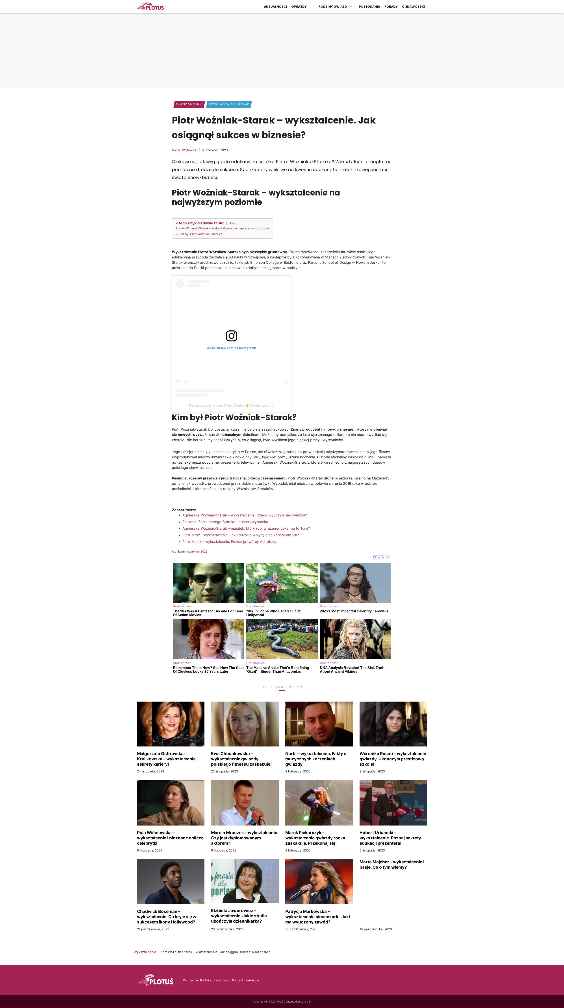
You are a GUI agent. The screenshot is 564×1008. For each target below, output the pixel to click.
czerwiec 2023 (197, 551)
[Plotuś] (150, 6)
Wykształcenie (189, 104)
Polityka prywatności (215, 980)
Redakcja (252, 980)
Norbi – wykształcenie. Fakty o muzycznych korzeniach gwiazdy (316, 759)
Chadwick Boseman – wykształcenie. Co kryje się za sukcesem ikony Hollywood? (167, 917)
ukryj (232, 223)
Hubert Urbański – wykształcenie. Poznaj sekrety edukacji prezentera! (390, 838)
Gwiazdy (299, 6)
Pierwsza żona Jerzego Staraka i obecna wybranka (225, 522)
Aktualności (275, 6)
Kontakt (237, 980)
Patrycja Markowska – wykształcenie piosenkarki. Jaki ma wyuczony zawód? (317, 917)
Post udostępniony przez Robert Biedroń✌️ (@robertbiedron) (231, 405)
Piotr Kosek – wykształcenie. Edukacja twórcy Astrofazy (229, 541)
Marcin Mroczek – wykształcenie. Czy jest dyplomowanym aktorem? (244, 838)
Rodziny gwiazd (333, 6)
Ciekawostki (413, 6)
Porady (391, 6)
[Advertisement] (282, 52)
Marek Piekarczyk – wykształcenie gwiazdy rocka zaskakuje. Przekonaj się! (315, 838)
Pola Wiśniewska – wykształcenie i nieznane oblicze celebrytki (170, 838)
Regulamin (190, 980)
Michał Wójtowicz (184, 150)
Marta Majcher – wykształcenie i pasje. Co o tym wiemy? (392, 864)
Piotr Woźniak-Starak (228, 104)
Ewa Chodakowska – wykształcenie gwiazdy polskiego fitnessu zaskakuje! (241, 759)
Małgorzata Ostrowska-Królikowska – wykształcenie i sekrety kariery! (167, 759)
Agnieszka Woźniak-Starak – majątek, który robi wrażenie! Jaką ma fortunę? (246, 528)
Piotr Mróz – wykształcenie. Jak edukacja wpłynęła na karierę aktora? (240, 535)
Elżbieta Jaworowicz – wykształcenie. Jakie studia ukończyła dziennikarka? (239, 916)
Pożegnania (369, 6)
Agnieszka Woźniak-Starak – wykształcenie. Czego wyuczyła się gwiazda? (244, 515)
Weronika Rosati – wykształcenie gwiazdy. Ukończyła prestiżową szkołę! (393, 759)
